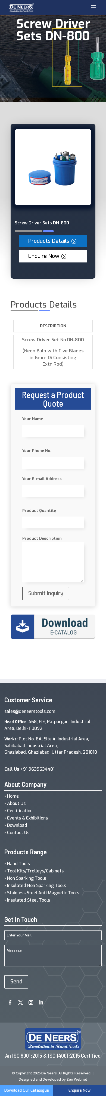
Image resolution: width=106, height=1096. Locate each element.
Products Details (48, 241)
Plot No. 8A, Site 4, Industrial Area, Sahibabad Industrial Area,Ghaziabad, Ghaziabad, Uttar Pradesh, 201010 (50, 745)
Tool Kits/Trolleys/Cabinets (35, 871)
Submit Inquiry (45, 593)
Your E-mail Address (42, 478)
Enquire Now (43, 256)
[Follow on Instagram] (29, 1001)
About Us (16, 803)
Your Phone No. (36, 450)
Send (16, 981)
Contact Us (18, 832)
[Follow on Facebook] (8, 1001)
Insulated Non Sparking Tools (36, 885)
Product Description (42, 538)
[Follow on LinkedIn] (39, 1001)
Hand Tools (18, 863)
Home (13, 796)
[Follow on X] (19, 1001)
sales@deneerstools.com (29, 711)
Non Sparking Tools (26, 878)
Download (17, 825)
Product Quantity (39, 510)
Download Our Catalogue (26, 1090)
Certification (20, 811)
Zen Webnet (77, 1079)
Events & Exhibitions (27, 818)
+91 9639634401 (29, 769)
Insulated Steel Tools (28, 900)
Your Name (32, 418)
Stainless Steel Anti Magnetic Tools (43, 893)
